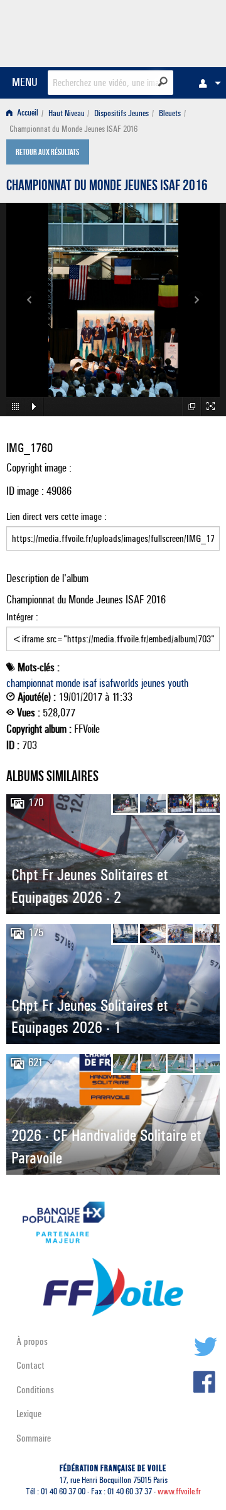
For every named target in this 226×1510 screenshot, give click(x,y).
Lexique (28, 1414)
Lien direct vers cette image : (56, 516)
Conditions (35, 1390)
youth (178, 683)
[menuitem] (206, 83)
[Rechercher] (163, 81)
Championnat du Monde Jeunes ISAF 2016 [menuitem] (73, 129)
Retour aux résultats (47, 153)
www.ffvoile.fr (179, 1491)
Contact (30, 1365)
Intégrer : (22, 617)
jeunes (153, 683)
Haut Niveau (66, 113)
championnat (29, 683)
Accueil (26, 113)
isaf (90, 683)
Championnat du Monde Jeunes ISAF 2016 (107, 187)
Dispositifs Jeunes (121, 113)
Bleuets (170, 113)
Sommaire (33, 1438)
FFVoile (160, 31)
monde (68, 683)
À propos (32, 1341)
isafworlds (119, 683)
